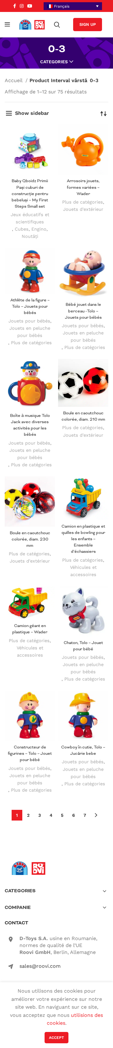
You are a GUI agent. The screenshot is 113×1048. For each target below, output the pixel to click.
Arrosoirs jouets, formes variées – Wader (83, 187)
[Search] (57, 24)
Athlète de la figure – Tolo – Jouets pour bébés (30, 306)
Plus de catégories (82, 202)
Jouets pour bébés (29, 320)
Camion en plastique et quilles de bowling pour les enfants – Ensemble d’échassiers (83, 539)
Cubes (22, 229)
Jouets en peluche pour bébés (29, 332)
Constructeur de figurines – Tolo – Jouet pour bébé (30, 753)
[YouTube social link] (29, 6)
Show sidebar (32, 113)
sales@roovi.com (40, 966)
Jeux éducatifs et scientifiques (30, 218)
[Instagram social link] (21, 6)
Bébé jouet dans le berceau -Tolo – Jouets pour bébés (83, 311)
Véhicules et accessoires (83, 571)
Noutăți (30, 236)
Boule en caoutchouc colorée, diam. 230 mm (30, 539)
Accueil (14, 80)
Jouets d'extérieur (83, 209)
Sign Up (87, 24)
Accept (56, 1037)
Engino (38, 229)
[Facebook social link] (14, 6)
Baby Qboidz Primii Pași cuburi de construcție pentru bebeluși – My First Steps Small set (30, 193)
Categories (54, 61)
